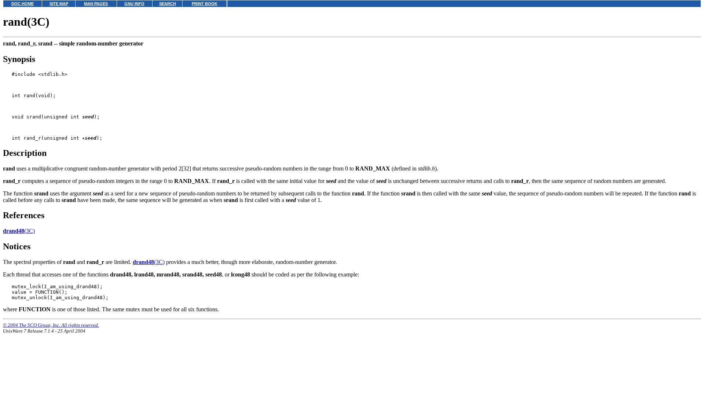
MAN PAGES (96, 3)
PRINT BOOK (204, 3)
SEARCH (167, 3)
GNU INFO (134, 3)
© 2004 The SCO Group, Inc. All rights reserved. (51, 325)
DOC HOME (22, 3)
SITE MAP (59, 3)
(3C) (19, 231)
